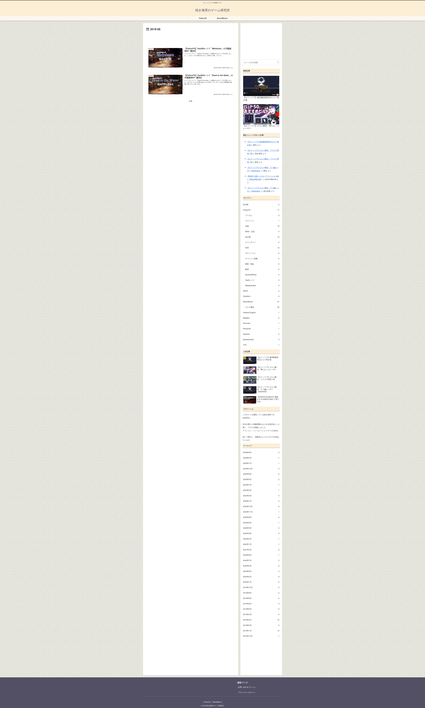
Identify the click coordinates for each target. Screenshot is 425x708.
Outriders (261, 296)
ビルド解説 (262, 307)
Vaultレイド (262, 280)
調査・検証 (262, 264)
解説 (262, 269)
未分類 (261, 204)
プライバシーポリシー (247, 692)
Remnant (261, 323)
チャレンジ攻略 (262, 258)
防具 (262, 247)
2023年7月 (261, 484)
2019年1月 (261, 630)
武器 (262, 226)
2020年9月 (261, 555)
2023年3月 (261, 490)
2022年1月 (261, 544)
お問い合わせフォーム (247, 687)
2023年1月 (261, 501)
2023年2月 (261, 495)
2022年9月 (261, 517)
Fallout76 (261, 210)
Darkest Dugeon (261, 312)
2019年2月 (261, 625)
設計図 (262, 237)
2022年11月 (261, 511)
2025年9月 (261, 474)
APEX (261, 291)
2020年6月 (261, 565)
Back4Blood (261, 301)
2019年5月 (261, 609)
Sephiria (261, 334)
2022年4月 (261, 533)
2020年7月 (261, 560)
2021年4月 (261, 549)
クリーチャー (262, 242)
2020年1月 (261, 582)
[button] (278, 62)
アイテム (262, 215)
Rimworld (261, 328)
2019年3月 (261, 619)
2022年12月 (261, 506)
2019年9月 (261, 592)
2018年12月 (261, 636)
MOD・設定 (262, 231)
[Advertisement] (190, 38)
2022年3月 (261, 538)
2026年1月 (261, 463)
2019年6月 (261, 603)
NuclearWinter (262, 274)
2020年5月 (261, 571)
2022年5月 (261, 528)
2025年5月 (261, 479)
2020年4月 (261, 576)
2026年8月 (261, 452)
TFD (261, 345)
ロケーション (262, 253)
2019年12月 (261, 587)
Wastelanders (262, 285)
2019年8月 (261, 598)
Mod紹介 (261, 318)
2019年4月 (261, 614)
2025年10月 (261, 468)
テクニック (262, 220)
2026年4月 (261, 457)
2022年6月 (261, 522)
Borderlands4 (261, 339)
